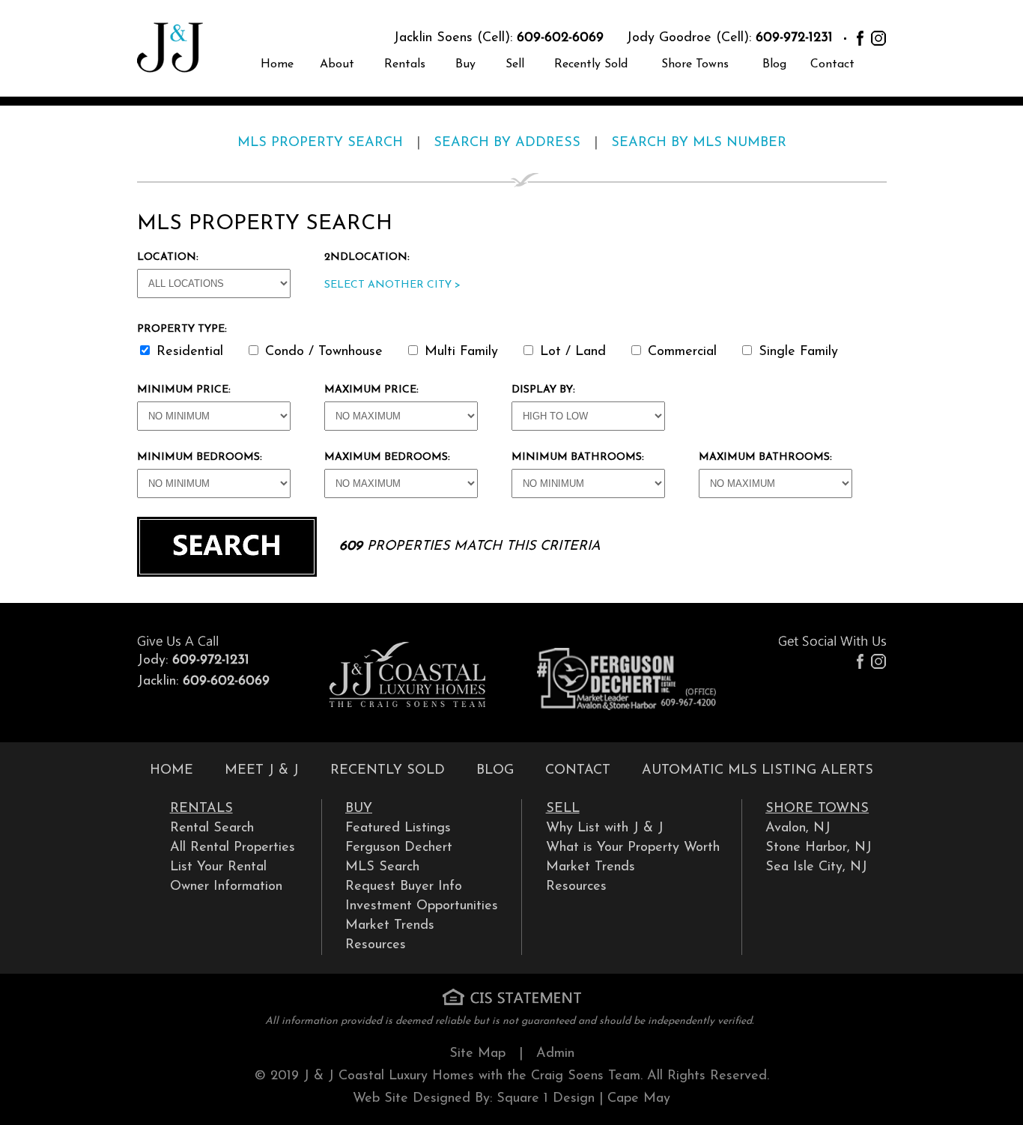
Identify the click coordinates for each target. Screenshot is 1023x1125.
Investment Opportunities (421, 906)
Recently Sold (591, 64)
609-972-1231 (794, 38)
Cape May (638, 1099)
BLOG (495, 770)
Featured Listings (398, 828)
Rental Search (212, 828)
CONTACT (577, 770)
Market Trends (389, 926)
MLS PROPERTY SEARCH (320, 143)
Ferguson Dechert (398, 848)
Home (277, 64)
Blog (774, 64)
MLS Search (382, 867)
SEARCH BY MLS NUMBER (698, 143)
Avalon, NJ (798, 828)
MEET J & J (262, 770)
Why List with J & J (605, 828)
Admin (555, 1054)
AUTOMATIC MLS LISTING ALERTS (757, 770)
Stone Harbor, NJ (818, 848)
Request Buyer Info (403, 887)
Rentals (404, 64)
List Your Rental (218, 867)
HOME (171, 770)
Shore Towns (695, 64)
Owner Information (226, 887)
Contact (832, 64)
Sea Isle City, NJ (816, 867)
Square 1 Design (546, 1099)
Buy (465, 64)
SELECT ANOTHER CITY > (392, 285)
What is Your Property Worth (633, 848)
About (337, 64)
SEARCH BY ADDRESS (507, 143)
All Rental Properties (232, 848)
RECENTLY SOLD (387, 770)
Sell (515, 64)
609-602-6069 (560, 38)
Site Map (477, 1054)
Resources (375, 945)
